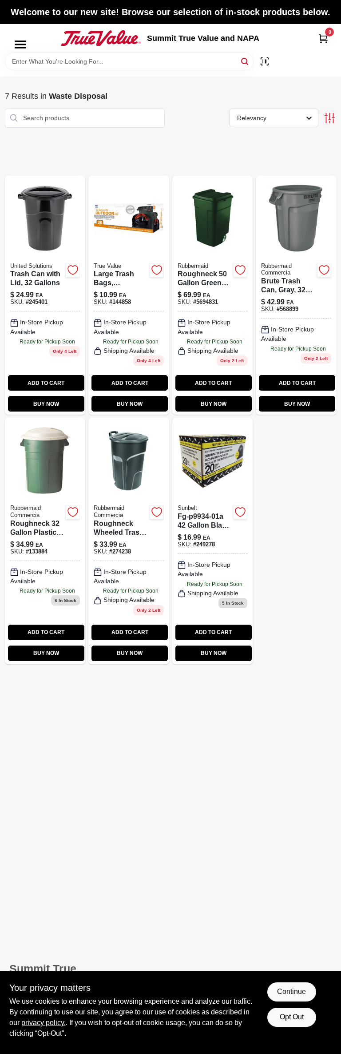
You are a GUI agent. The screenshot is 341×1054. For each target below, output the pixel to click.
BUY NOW (46, 404)
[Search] (245, 60)
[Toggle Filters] (330, 118)
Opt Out (292, 1017)
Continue (291, 991)
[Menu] (20, 44)
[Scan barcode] (264, 61)
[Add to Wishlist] (73, 270)
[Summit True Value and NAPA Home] (101, 38)
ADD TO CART (46, 383)
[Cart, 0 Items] (323, 38)
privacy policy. (43, 1022)
